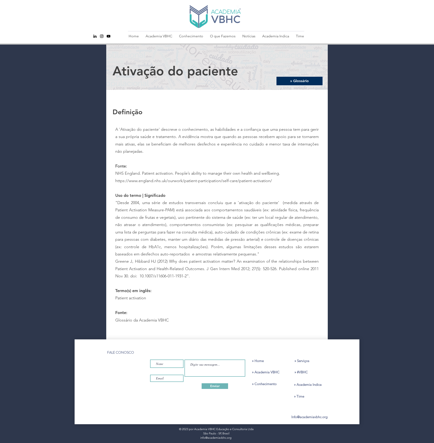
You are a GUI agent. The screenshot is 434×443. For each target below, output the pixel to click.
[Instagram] (101, 36)
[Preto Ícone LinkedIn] (95, 36)
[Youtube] (108, 36)
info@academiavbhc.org (215, 437)
